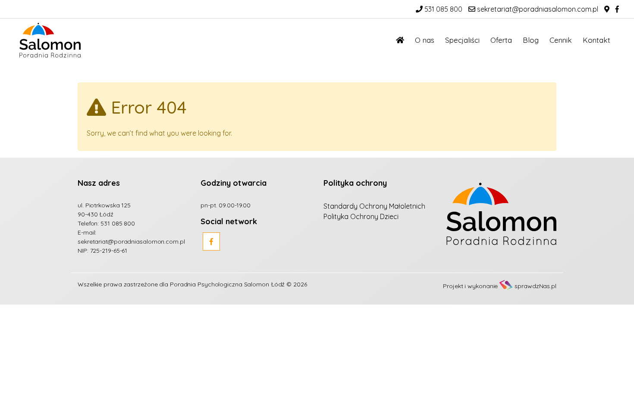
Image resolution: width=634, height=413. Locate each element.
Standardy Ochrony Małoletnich (374, 206)
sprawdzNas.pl (535, 286)
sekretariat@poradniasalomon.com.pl (536, 9)
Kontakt (596, 39)
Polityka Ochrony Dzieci (361, 216)
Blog (531, 39)
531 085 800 (442, 9)
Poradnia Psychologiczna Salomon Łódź (227, 284)
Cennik (560, 39)
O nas (424, 39)
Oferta (501, 39)
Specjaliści (462, 39)
